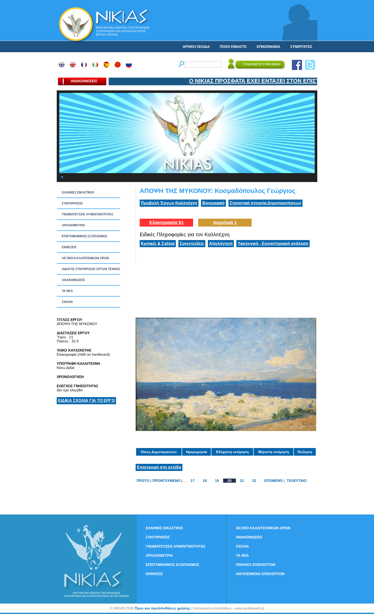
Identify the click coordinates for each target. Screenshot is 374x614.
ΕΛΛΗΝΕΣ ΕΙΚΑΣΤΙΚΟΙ (78, 192)
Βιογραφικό (213, 203)
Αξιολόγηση (221, 243)
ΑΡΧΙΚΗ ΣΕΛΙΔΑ (196, 47)
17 (193, 481)
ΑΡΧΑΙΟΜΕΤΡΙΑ (73, 225)
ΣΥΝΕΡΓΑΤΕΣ (301, 47)
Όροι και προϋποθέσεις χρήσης (162, 608)
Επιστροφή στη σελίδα (159, 467)
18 (205, 481)
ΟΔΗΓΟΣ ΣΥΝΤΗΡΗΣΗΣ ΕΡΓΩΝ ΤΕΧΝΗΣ (91, 269)
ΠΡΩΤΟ (143, 481)
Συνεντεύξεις (192, 243)
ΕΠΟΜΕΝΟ (273, 481)
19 (217, 481)
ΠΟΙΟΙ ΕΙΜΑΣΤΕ (233, 47)
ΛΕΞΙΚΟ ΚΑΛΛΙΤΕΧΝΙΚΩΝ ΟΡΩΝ (85, 258)
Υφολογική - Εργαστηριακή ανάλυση (273, 243)
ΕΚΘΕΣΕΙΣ (69, 247)
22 (254, 481)
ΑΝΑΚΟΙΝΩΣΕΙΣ (73, 280)
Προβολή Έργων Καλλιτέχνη (169, 203)
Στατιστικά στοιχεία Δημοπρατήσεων (265, 203)
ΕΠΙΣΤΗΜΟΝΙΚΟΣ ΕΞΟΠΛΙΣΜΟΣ (84, 236)
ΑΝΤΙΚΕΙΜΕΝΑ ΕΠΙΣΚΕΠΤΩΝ (260, 574)
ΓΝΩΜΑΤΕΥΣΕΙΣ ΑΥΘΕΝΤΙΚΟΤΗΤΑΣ (87, 214)
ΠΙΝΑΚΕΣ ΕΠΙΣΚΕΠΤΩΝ (255, 565)
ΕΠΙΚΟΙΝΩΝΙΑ (268, 47)
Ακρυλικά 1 (225, 222)
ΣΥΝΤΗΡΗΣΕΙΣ (72, 203)
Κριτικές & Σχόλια (158, 243)
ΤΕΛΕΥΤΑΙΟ (297, 481)
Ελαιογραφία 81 (166, 222)
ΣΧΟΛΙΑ (67, 302)
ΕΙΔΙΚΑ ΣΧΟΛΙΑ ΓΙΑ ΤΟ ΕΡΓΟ (86, 400)
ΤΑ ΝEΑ (67, 291)
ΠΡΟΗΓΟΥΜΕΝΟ (166, 481)
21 (242, 481)
